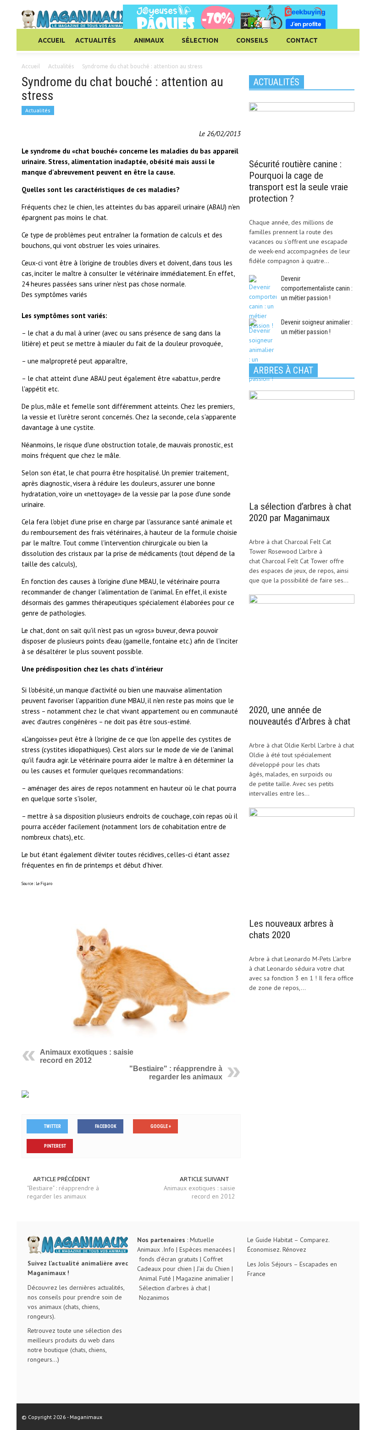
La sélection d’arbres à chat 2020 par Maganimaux (300, 512)
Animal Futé (155, 1278)
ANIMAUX (146, 45)
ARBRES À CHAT (283, 370)
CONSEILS (249, 45)
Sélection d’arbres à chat (173, 1288)
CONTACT (302, 40)
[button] (345, 40)
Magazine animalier (203, 1278)
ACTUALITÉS (93, 45)
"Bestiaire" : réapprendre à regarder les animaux (175, 1073)
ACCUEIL (51, 40)
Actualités (37, 110)
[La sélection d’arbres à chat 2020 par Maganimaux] (301, 442)
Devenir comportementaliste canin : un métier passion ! (317, 288)
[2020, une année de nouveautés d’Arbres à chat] (301, 646)
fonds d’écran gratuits (168, 1259)
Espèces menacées (205, 1249)
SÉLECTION (197, 45)
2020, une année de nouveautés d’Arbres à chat (299, 715)
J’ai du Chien (213, 1269)
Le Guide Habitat (270, 1240)
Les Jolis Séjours (269, 1264)
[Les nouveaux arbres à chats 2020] (301, 860)
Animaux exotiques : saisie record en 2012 (86, 1056)
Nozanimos (154, 1297)
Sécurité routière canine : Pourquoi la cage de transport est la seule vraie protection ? (298, 181)
